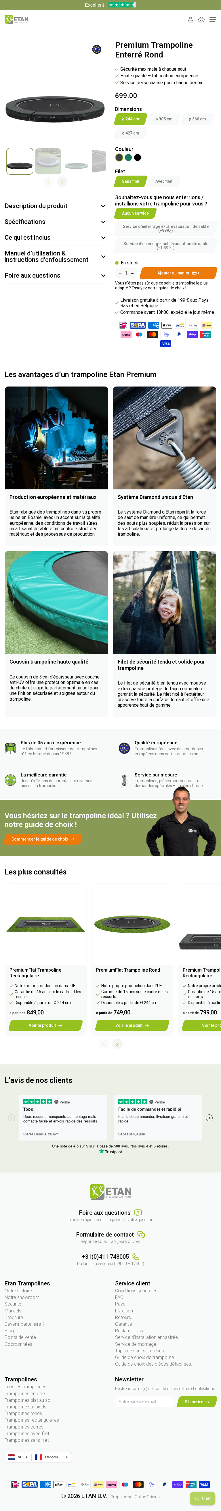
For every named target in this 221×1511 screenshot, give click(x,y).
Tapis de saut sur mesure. (141, 1351)
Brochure (14, 1317)
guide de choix (171, 288)
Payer (121, 1304)
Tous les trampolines (25, 1386)
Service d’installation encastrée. (147, 1337)
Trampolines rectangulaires (32, 1420)
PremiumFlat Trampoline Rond (128, 970)
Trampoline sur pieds (25, 1407)
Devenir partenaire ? (25, 1324)
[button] (62, 181)
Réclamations (129, 1330)
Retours (123, 1317)
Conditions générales (136, 1290)
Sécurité (13, 1304)
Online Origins (147, 1497)
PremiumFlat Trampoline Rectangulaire (35, 973)
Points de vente (20, 1337)
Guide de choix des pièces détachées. (153, 1364)
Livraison (124, 1311)
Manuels (13, 1311)
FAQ (119, 1297)
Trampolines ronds (23, 1413)
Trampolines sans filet (27, 1440)
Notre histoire (18, 1290)
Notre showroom (22, 1297)
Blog (9, 1330)
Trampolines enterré (25, 1393)
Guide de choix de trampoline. (145, 1357)
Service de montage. (136, 1344)
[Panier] (201, 19)
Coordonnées (18, 1344)
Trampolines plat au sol (28, 1400)
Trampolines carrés (24, 1427)
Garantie (123, 1324)
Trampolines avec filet (27, 1433)
